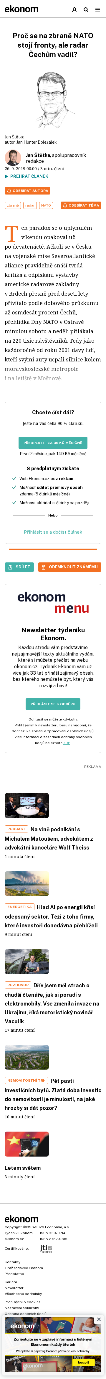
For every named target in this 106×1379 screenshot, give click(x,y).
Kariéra (11, 1282)
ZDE (66, 743)
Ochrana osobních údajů (26, 1314)
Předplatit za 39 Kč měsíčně (53, 443)
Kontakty (12, 1262)
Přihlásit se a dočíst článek (53, 532)
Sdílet (23, 566)
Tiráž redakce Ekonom (24, 1268)
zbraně (13, 205)
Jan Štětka (38, 155)
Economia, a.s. (57, 1227)
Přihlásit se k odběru (53, 704)
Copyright (13, 1227)
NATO (46, 205)
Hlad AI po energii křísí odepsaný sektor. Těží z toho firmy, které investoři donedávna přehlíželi (51, 916)
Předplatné (14, 1274)
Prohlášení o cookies (23, 1302)
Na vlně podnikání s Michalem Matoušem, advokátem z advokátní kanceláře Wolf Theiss (49, 838)
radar (30, 205)
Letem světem (23, 1168)
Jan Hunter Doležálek (36, 142)
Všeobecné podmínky (23, 1294)
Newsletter (14, 1288)
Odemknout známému (73, 566)
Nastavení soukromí (22, 1308)
